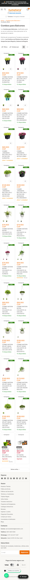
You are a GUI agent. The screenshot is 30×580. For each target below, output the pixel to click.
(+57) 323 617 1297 (12, 535)
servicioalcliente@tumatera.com (14, 528)
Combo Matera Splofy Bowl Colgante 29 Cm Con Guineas (7, 386)
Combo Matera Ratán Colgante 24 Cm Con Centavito (22, 310)
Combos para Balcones (13, 20)
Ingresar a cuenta (5, 511)
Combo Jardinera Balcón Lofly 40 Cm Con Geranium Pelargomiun (22, 193)
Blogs (2, 521)
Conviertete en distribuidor (8, 519)
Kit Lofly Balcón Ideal (7, 455)
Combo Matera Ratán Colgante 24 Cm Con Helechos (7, 310)
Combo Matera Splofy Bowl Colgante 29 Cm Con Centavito (22, 424)
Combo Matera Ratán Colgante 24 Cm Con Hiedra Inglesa (22, 270)
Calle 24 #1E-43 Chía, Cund (14, 538)
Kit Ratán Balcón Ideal (21, 455)
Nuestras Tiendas (5, 486)
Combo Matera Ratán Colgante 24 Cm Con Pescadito (22, 232)
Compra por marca (6, 516)
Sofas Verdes (4, 499)
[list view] (27, 47)
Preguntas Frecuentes (7, 514)
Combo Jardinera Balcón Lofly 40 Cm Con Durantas (7, 154)
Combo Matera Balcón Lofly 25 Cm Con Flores (22, 79)
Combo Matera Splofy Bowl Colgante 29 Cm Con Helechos (7, 424)
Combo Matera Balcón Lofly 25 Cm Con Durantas (7, 79)
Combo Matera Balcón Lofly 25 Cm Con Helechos (7, 115)
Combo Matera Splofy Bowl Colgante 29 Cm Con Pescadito (22, 348)
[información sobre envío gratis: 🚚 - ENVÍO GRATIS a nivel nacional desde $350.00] (15, 3)
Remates (3, 509)
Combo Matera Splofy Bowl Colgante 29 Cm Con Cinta (7, 347)
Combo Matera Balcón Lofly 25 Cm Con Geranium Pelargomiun (22, 116)
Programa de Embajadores (8, 504)
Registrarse (24, 552)
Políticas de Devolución (7, 491)
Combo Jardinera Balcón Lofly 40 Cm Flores (22, 153)
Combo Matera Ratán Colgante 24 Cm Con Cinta (7, 231)
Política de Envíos (5, 489)
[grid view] (24, 47)
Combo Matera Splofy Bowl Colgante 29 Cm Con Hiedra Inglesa (22, 386)
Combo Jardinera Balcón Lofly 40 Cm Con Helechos (7, 192)
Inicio (2, 20)
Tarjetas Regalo (5, 496)
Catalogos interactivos (7, 506)
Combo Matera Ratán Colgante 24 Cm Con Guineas (7, 270)
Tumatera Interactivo (6, 501)
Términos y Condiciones (7, 494)
